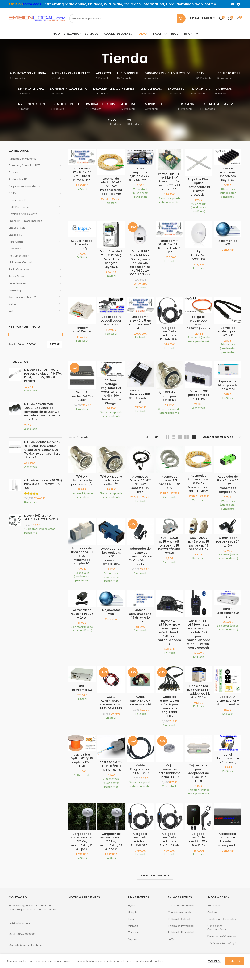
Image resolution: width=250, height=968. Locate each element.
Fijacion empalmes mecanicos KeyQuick (228, 174)
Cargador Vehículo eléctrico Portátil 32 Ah (169, 839)
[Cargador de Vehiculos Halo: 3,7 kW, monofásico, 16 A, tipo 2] (82, 816)
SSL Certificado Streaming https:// (82, 244)
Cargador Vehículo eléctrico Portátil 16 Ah (169, 333)
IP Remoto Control (20, 262)
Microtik (133, 925)
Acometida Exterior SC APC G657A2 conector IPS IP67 (140, 484)
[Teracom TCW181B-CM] (82, 310)
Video (12, 304)
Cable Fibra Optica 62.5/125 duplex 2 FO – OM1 (82, 760)
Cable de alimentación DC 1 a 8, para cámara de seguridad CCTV (169, 706)
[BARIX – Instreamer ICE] (82, 674)
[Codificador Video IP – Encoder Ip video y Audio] (227, 816)
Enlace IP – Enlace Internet (25, 220)
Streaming (15, 290)
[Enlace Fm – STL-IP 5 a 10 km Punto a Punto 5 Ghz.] (169, 229)
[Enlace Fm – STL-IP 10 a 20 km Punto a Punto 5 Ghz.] (82, 157)
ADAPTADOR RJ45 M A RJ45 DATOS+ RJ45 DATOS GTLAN (198, 543)
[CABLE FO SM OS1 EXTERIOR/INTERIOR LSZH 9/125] (111, 747)
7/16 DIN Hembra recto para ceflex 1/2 (82, 480)
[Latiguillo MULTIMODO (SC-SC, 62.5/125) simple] (198, 305)
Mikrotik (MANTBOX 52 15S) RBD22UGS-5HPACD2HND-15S (43, 484)
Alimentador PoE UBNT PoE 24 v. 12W (227, 541)
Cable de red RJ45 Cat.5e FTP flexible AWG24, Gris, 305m (198, 691)
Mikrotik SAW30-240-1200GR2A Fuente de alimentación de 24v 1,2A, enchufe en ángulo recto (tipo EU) (42, 411)
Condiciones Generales (221, 918)
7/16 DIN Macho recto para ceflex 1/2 (169, 396)
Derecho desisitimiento (221, 936)
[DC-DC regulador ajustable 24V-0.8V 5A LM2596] (140, 157)
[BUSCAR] (181, 18)
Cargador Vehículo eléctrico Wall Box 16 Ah (198, 839)
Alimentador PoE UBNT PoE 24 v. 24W (82, 614)
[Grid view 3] (173, 437)
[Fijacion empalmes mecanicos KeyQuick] (227, 157)
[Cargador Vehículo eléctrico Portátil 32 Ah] (169, 816)
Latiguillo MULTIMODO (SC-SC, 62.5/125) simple (198, 322)
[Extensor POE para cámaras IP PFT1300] (198, 374)
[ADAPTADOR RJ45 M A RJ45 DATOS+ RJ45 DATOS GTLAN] (198, 526)
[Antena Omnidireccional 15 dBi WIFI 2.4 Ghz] (140, 598)
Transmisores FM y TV (22, 297)
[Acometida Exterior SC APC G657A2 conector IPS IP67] (140, 459)
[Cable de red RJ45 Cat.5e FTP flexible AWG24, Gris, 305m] (198, 674)
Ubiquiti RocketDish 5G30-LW (198, 255)
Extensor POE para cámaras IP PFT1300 (198, 395)
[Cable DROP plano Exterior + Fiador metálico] (227, 679)
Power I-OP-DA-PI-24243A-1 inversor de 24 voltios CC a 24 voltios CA (169, 181)
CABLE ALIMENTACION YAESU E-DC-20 (140, 700)
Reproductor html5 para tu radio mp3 (228, 385)
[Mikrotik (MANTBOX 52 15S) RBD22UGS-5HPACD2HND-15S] (15, 493)
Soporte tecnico (18, 283)
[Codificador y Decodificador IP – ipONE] (111, 305)
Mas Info (214, 960)
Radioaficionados (19, 269)
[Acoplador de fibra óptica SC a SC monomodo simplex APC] (227, 459)
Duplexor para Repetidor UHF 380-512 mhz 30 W (140, 396)
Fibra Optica (16, 241)
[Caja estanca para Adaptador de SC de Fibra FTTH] (198, 748)
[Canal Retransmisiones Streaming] (227, 743)
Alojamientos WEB (227, 243)
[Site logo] (37, 18)
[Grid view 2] (167, 437)
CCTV (12, 193)
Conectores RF (18, 200)
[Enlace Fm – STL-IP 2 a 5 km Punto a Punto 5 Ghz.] (140, 305)
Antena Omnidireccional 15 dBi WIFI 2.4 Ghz (140, 615)
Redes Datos (16, 276)
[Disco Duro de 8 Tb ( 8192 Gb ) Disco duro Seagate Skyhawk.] (111, 234)
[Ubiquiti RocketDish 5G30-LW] (198, 234)
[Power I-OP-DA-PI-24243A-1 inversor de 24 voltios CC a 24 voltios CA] (169, 159)
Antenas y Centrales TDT (24, 165)
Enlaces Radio (17, 227)
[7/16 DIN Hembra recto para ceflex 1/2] (82, 459)
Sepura (132, 939)
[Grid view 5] (186, 437)
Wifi (11, 311)
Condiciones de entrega (221, 943)
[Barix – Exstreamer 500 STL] (227, 597)
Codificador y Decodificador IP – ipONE (111, 320)
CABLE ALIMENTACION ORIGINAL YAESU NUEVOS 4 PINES (111, 702)
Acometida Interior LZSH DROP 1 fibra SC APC (169, 482)
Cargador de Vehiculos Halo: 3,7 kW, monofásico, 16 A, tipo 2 (82, 841)
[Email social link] (233, 4)
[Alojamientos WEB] (227, 229)
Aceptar (234, 960)
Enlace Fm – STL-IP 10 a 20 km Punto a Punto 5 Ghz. (81, 174)
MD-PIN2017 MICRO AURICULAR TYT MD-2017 (41, 517)
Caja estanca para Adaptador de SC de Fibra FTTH (198, 773)
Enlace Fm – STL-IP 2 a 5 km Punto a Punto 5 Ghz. (140, 322)
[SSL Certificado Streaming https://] (82, 229)
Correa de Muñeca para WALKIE (227, 331)
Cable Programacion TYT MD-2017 (140, 769)
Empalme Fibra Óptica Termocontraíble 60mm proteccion (198, 187)
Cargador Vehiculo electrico (25, 186)
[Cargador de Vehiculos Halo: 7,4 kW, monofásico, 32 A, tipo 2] (111, 816)
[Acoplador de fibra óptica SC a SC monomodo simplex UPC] (111, 531)
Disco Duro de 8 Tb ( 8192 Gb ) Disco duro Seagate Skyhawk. (111, 259)
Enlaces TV (15, 234)
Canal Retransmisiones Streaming (228, 758)
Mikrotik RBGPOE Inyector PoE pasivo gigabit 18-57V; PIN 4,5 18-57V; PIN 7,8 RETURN (43, 375)
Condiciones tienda (179, 912)
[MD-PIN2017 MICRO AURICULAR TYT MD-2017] (15, 526)
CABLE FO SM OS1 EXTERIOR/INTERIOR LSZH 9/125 (111, 766)
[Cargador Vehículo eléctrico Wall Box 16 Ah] (198, 816)
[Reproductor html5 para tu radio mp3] (227, 369)
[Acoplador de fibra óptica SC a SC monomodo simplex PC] (82, 531)
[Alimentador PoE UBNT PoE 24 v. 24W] (82, 598)
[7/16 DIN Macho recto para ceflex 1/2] (169, 375)
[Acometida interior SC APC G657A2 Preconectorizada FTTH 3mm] (111, 162)
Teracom (133, 932)
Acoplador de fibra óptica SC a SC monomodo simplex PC (82, 555)
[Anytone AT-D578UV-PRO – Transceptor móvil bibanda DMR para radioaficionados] (169, 603)
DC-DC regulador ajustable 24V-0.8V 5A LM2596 (140, 174)
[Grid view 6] (194, 437)
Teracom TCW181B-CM (82, 330)
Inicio (71, 437)
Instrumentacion (19, 255)
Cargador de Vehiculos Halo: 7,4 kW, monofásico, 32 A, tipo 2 (111, 841)
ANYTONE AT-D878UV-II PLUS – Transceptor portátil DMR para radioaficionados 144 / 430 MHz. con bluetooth (198, 634)
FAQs (171, 939)
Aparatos (14, 172)
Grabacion (15, 248)
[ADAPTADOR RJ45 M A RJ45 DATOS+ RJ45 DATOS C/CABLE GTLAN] (169, 526)
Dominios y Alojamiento (23, 213)
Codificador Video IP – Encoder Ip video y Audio (227, 839)
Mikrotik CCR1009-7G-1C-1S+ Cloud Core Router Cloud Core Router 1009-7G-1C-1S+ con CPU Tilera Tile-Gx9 (42, 450)
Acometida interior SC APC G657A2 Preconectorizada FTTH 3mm (111, 186)
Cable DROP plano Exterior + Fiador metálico (228, 700)
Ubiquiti (133, 912)
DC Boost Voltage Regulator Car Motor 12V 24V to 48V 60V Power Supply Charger (111, 391)
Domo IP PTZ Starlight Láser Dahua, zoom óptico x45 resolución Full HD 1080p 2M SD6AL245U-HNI (140, 262)
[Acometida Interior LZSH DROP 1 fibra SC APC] (169, 459)
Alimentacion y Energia (22, 158)
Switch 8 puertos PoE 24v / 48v (81, 396)
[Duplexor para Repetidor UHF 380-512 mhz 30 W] (140, 374)
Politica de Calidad (179, 918)
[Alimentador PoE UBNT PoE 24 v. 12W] (227, 526)
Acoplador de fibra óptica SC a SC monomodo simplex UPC (111, 556)
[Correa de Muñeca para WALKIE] (227, 310)
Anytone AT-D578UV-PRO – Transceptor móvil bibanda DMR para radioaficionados (169, 632)
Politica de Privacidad (181, 925)
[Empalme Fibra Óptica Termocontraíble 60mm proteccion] (198, 162)
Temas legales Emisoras (182, 905)
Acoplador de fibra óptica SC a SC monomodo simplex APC (227, 484)
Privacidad (213, 905)
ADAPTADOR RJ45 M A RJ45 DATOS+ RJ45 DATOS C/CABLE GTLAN (169, 545)
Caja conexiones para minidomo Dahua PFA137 (169, 771)
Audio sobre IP (18, 179)
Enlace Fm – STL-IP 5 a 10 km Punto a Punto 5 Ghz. (169, 246)
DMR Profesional (19, 207)
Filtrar (55, 344)
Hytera (132, 905)
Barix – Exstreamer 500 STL (228, 612)
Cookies (212, 912)
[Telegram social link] (238, 4)
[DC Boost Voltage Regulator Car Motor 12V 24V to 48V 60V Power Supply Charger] (111, 369)
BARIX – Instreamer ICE (81, 688)
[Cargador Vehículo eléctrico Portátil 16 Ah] (169, 310)
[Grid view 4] (180, 437)
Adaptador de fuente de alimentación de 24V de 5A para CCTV (140, 556)
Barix (131, 918)
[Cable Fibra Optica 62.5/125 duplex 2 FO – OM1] (82, 743)
